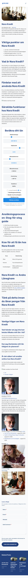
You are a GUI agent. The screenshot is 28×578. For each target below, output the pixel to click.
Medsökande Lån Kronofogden (11, 438)
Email (4, 514)
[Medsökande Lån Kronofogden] (22, 559)
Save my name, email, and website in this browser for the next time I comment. (13, 539)
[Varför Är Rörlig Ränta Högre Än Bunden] (14, 559)
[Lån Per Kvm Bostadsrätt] (5, 559)
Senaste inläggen (8, 374)
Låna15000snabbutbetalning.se (9, 398)
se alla (23, 431)
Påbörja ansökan (14, 200)
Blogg (14, 27)
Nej (20, 190)
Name (5, 509)
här (21, 205)
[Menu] (25, 3)
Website (5, 519)
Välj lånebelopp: (14, 134)
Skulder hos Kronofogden (14, 195)
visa (7, 443)
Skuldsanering (14, 197)
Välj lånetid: (14, 145)
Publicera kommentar (10, 544)
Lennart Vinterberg (6, 394)
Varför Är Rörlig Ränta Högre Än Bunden (14, 435)
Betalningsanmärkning (14, 192)
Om (5, 372)
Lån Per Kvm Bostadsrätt (10, 433)
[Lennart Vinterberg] (10, 385)
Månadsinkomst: (14, 156)
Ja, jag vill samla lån (13, 190)
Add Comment (7, 524)
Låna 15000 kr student (19, 287)
